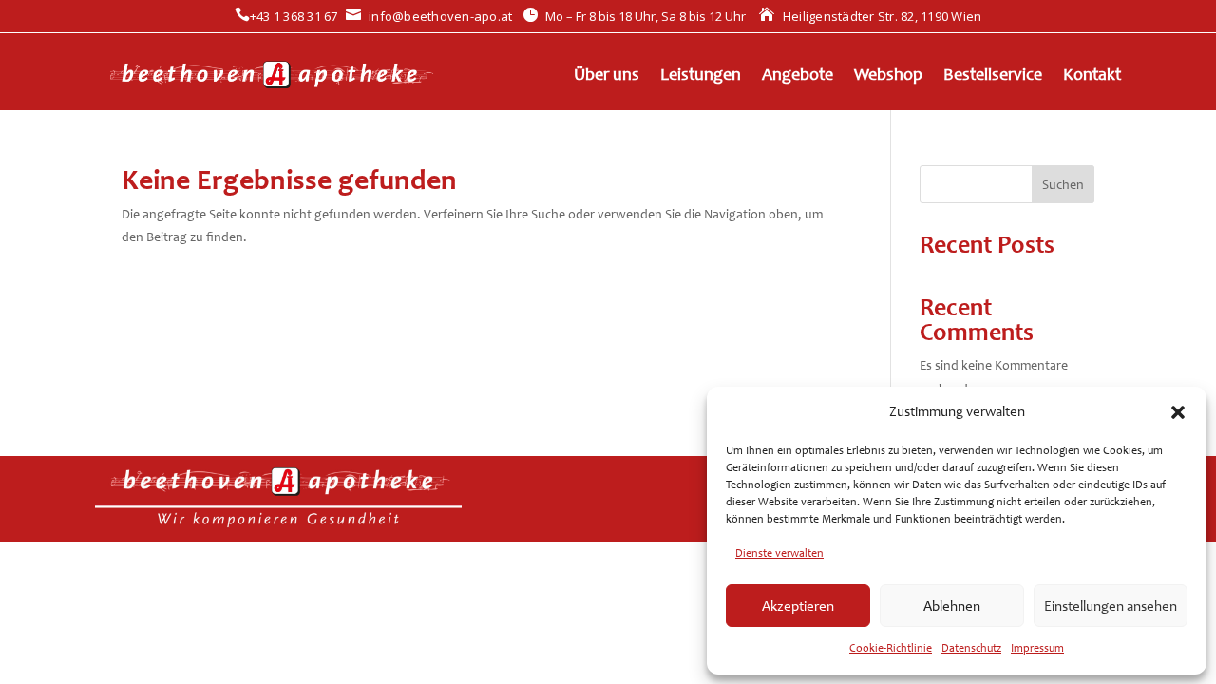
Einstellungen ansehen (1110, 606)
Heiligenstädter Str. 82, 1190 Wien (870, 16)
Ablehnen (951, 606)
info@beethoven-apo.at (429, 16)
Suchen (1063, 185)
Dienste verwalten (779, 553)
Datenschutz (971, 648)
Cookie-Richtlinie (890, 648)
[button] (1178, 412)
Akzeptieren (798, 606)
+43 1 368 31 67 (286, 16)
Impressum (1037, 648)
